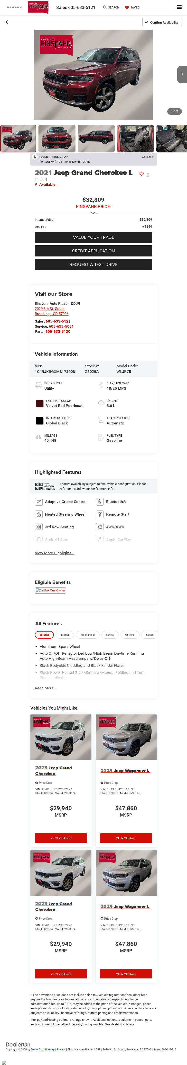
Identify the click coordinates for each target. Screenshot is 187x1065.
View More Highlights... (54, 553)
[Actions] (148, 175)
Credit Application (93, 251)
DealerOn (36, 1049)
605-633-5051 (61, 326)
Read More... (45, 688)
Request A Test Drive (94, 264)
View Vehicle (61, 838)
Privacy (61, 1049)
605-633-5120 (58, 331)
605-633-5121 (58, 321)
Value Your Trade (93, 237)
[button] (6, 22)
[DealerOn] (18, 1044)
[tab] (44, 635)
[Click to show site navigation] (179, 7)
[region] (93, 223)
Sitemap (49, 1049)
